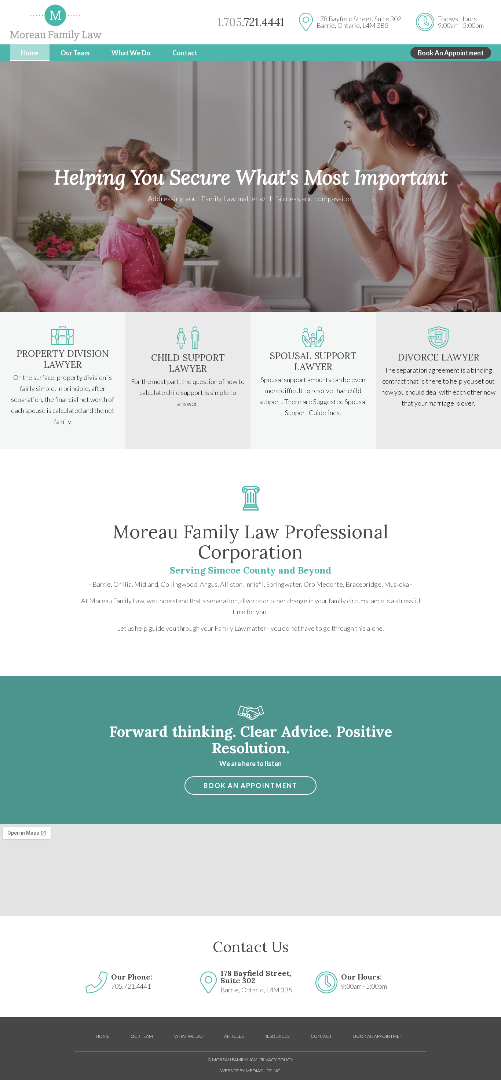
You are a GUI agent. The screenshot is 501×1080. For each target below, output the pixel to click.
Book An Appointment (451, 53)
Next (27, 302)
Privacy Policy (276, 1059)
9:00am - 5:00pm (461, 25)
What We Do (130, 53)
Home (30, 53)
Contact (184, 53)
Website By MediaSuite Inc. (250, 1070)
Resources (276, 1036)
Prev (9, 302)
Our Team (75, 53)
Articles (234, 1036)
